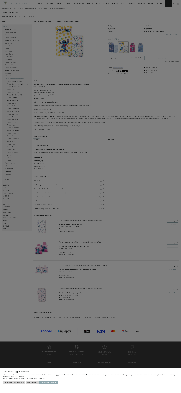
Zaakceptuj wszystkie (48, 382)
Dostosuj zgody (32, 382)
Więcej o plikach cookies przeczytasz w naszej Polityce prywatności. (24, 378)
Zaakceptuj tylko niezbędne (14, 382)
